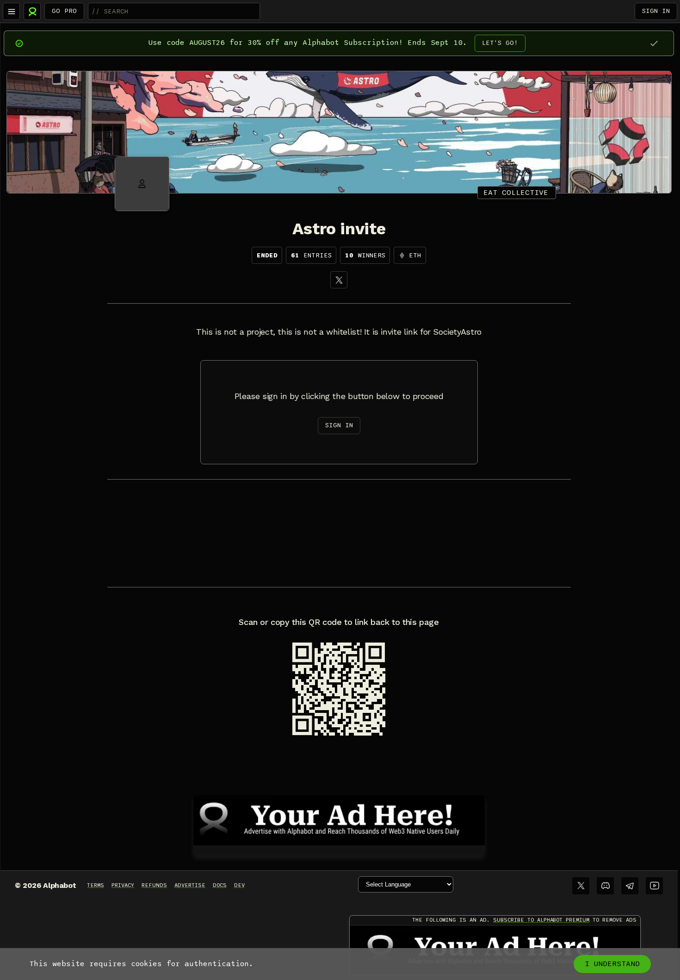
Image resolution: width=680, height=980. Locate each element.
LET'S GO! (500, 43)
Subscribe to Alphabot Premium (541, 920)
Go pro (64, 11)
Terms (95, 885)
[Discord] (605, 885)
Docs (220, 885)
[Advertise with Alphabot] (339, 819)
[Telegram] (629, 885)
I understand (612, 963)
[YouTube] (654, 885)
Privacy (122, 885)
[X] (338, 279)
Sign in (656, 11)
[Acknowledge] (653, 43)
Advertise (189, 885)
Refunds (154, 885)
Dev (239, 885)
